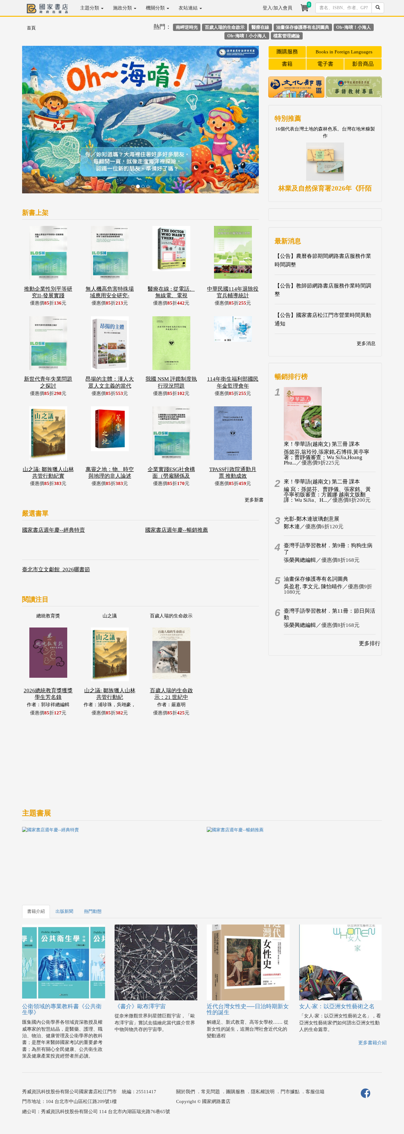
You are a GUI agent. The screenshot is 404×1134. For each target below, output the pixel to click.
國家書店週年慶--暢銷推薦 (176, 530)
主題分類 (90, 7)
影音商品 (363, 64)
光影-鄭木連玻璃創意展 (311, 519)
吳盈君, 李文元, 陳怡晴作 (313, 587)
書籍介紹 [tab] (36, 911)
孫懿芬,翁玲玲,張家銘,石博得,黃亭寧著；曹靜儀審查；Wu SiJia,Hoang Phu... (326, 457)
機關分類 (156, 7)
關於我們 (185, 1091)
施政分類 (123, 7)
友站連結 (189, 7)
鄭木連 (292, 527)
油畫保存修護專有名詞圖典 (316, 579)
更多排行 (369, 643)
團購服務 (287, 52)
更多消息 (366, 343)
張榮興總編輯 (300, 560)
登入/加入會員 (277, 7)
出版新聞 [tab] (64, 911)
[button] (40, 123)
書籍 (287, 64)
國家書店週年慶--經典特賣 (53, 530)
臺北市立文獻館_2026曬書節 (56, 570)
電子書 (325, 64)
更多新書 (254, 499)
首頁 (31, 28)
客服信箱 (315, 1091)
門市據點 (290, 1091)
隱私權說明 (263, 1091)
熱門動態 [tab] (93, 911)
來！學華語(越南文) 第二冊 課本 (322, 482)
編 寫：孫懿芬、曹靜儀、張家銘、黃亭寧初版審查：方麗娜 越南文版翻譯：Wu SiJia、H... (327, 494)
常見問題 (210, 1091)
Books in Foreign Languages (344, 51)
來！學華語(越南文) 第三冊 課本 (322, 444)
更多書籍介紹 (372, 1042)
